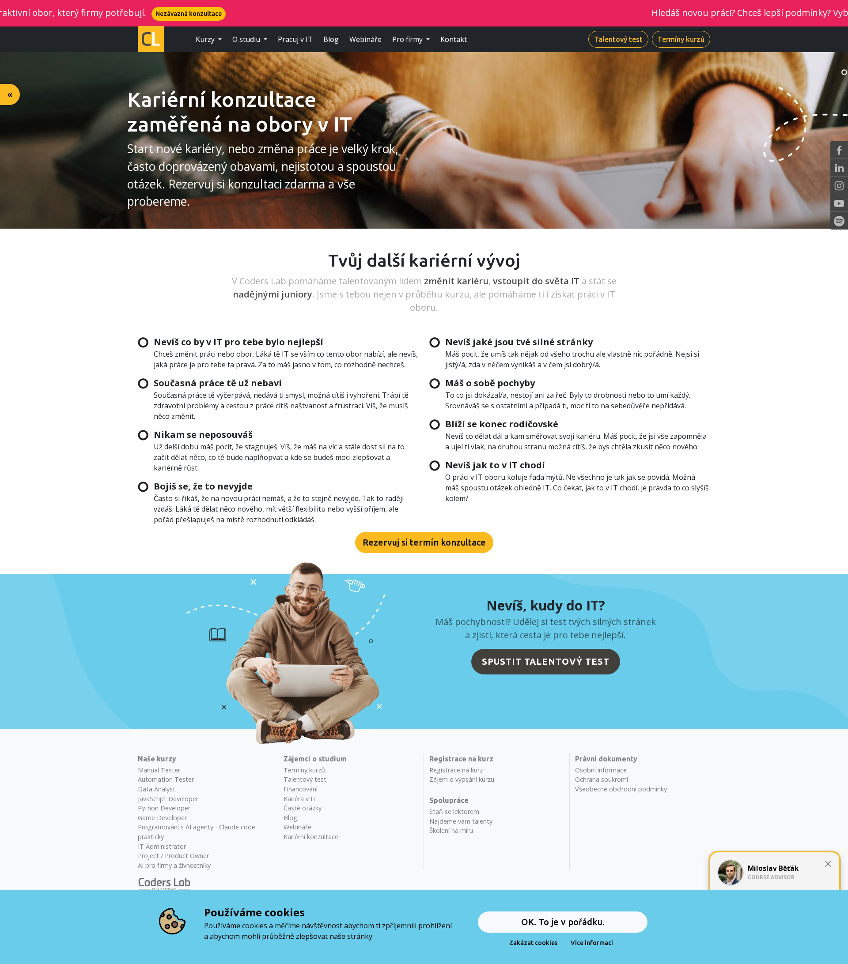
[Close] (828, 864)
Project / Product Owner (173, 855)
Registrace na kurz (456, 770)
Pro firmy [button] (408, 39)
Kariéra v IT (300, 799)
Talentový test (618, 39)
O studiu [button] (247, 39)
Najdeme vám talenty (460, 821)
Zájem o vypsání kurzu (461, 779)
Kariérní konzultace (311, 836)
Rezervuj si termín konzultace (424, 542)
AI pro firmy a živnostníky (174, 865)
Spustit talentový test (546, 661)
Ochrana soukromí (601, 779)
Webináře (365, 39)
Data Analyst (156, 789)
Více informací (592, 942)
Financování (301, 789)
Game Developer (162, 817)
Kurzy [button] (206, 39)
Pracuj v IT (295, 39)
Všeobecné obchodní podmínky (621, 789)
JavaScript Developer (168, 799)
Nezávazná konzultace (120, 13)
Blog (331, 39)
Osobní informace (601, 770)
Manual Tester (159, 770)
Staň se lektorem (454, 811)
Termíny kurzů (681, 39)
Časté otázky (303, 808)
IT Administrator (162, 846)
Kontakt (453, 39)
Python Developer (164, 808)
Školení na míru (451, 830)
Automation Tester (166, 779)
